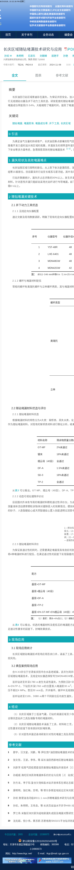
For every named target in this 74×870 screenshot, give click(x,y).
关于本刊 (26, 34)
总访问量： (38, 834)
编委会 (68, 34)
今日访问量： (13, 834)
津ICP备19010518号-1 (62, 835)
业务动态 (48, 34)
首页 (8, 34)
